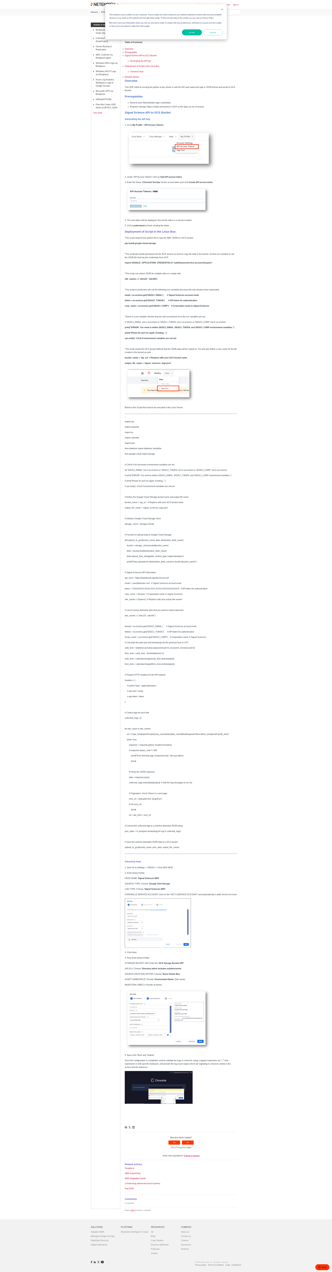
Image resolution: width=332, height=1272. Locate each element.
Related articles (132, 77)
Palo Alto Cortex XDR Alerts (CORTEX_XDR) (106, 106)
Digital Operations (99, 1245)
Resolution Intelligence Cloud (134, 1232)
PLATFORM (126, 1227)
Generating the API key (140, 61)
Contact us (186, 1236)
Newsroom (186, 1245)
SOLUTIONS (97, 1227)
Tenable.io (129, 1168)
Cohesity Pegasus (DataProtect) (104, 39)
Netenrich (94, 12)
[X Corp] (130, 1127)
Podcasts (155, 1249)
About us (185, 1232)
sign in (132, 1210)
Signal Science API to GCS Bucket (141, 55)
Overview (129, 49)
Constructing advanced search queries (142, 1183)
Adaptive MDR (97, 1232)
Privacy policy (200, 1265)
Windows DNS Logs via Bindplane (107, 64)
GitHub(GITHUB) (103, 99)
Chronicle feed (136, 71)
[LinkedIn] (133, 1127)
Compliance (236, 1265)
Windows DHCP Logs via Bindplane (106, 73)
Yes (174, 1142)
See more (97, 113)
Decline (213, 32)
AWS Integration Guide (135, 1178)
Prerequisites (131, 52)
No (188, 1142)
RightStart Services (100, 1240)
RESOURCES (157, 1227)
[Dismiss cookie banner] (222, 9)
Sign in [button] (236, 5)
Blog (153, 1236)
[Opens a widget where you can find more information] (322, 1267)
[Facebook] (126, 1127)
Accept (192, 32)
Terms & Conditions (216, 1265)
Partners (185, 1249)
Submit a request (191, 1156)
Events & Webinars (160, 1245)
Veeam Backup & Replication (104, 48)
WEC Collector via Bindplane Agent (104, 56)
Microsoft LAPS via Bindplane (104, 92)
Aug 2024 (129, 1188)
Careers (184, 1240)
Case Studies (157, 1240)
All (152, 1232)
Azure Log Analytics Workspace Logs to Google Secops (105, 83)
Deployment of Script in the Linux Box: (142, 66)
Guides (154, 1253)
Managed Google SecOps (103, 1236)
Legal (227, 1265)
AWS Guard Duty (132, 1173)
